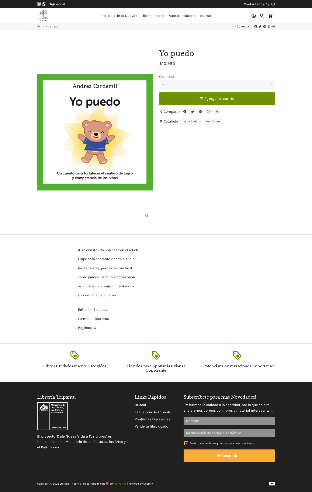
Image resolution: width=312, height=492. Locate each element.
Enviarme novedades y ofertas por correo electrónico (223, 443)
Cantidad (166, 76)
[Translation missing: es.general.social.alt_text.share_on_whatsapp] (269, 26)
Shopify (148, 483)
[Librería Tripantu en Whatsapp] (44, 4)
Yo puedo (52, 26)
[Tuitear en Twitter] (260, 26)
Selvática (120, 483)
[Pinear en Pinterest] (264, 26)
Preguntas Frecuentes (152, 419)
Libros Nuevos (125, 16)
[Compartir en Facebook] (255, 26)
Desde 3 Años (190, 121)
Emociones (213, 121)
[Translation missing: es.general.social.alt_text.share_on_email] (273, 26)
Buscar (206, 16)
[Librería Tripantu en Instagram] (39, 4)
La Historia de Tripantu (153, 412)
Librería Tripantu (70, 483)
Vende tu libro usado (151, 426)
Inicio (105, 16)
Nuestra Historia (182, 16)
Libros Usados (152, 16)
